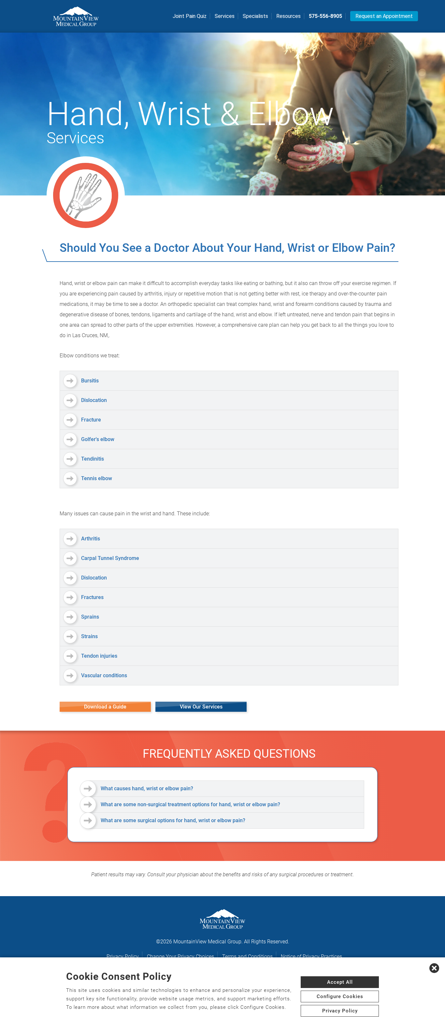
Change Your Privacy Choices (180, 956)
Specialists (255, 16)
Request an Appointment (384, 16)
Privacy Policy (123, 956)
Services (225, 16)
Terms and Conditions (247, 956)
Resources (288, 16)
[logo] (76, 16)
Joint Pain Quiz (190, 16)
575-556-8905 (325, 16)
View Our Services (201, 707)
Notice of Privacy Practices (311, 956)
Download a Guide (105, 707)
